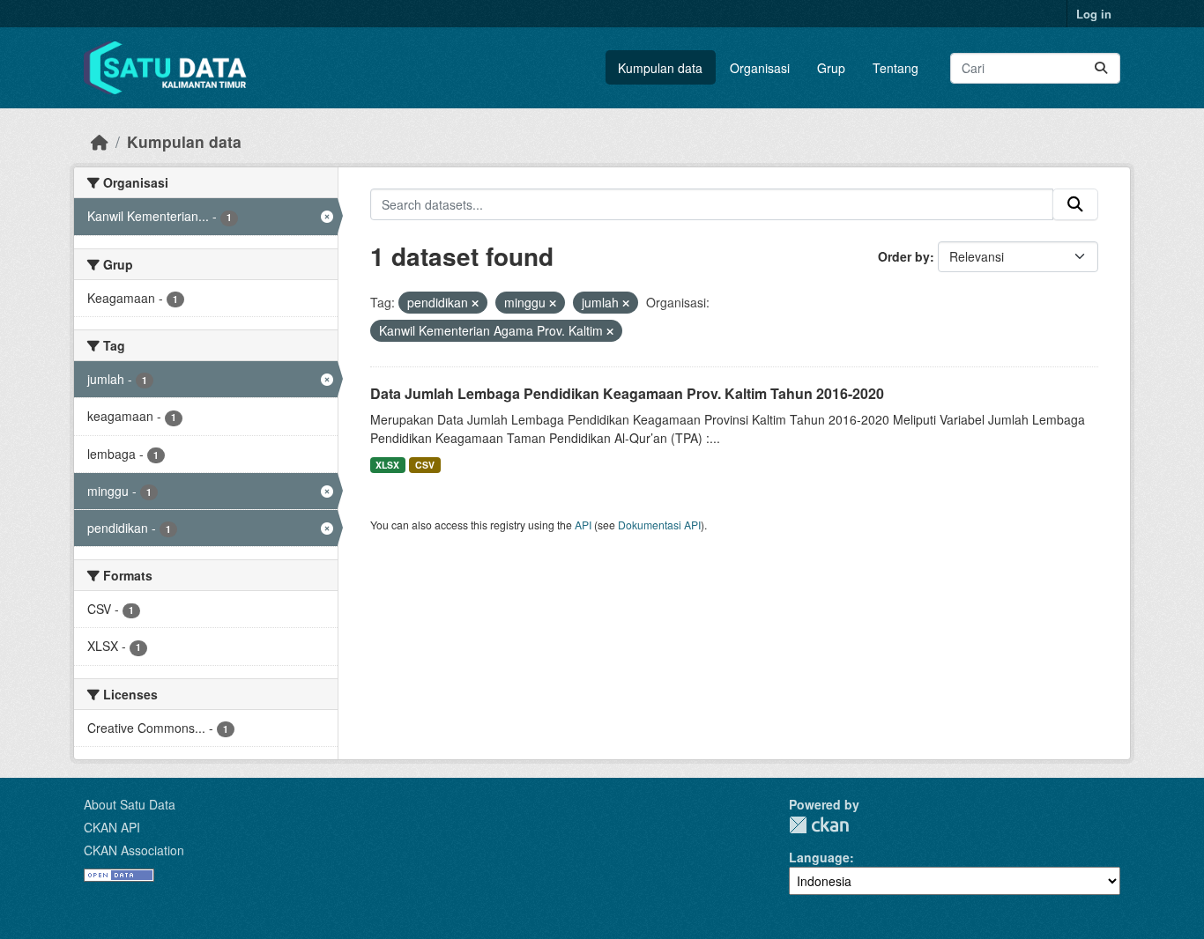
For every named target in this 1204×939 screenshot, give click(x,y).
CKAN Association (134, 850)
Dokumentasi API (659, 524)
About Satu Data (129, 804)
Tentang (895, 68)
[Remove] (475, 303)
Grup (831, 68)
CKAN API (112, 827)
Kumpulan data (660, 68)
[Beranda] (99, 141)
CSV (425, 464)
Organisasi (760, 68)
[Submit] (1101, 68)
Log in (1093, 13)
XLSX (387, 464)
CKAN (819, 825)
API (583, 524)
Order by (904, 256)
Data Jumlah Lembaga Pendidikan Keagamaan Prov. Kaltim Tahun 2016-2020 (627, 393)
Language (819, 857)
